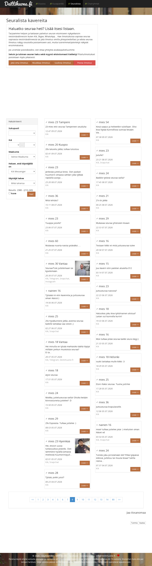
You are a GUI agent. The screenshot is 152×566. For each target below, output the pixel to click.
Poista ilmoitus (84, 62)
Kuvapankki (58, 3)
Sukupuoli (14, 128)
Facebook (73, 555)
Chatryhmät (93, 3)
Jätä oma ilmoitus (19, 62)
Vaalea (142, 523)
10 (83, 499)
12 (95, 499)
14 (107, 499)
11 (89, 499)
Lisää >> (84, 135)
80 (113, 499)
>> (119, 499)
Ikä (10, 140)
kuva (13, 193)
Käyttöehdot (48, 555)
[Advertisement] (124, 42)
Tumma (134, 523)
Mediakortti (61, 555)
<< (32, 499)
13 (101, 499)
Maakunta (14, 151)
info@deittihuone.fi (105, 555)
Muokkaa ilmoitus (41, 62)
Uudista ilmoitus (63, 62)
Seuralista (76, 3)
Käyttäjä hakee (16, 178)
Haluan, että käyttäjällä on (21, 165)
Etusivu (42, 3)
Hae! (31, 194)
